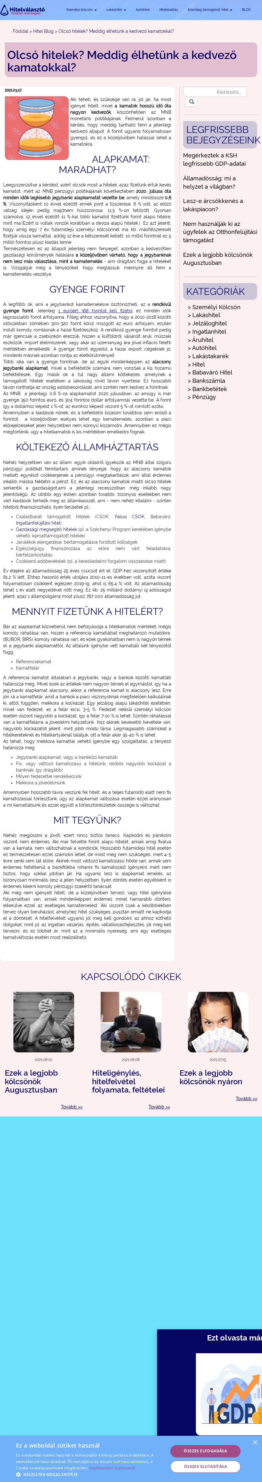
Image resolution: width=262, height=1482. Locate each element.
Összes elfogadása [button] (205, 1451)
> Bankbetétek (207, 389)
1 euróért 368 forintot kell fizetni (95, 310)
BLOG (246, 9)
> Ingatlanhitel (207, 331)
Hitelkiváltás (168, 9)
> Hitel (196, 364)
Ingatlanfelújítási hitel (38, 523)
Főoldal (20, 31)
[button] (90, 1474)
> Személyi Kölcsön (214, 307)
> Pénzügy (202, 397)
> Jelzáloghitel (207, 323)
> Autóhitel (202, 348)
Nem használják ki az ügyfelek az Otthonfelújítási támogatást (220, 232)
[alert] (131, 1459)
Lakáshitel (114, 9)
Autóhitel (143, 9)
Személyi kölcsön (80, 9)
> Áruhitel (200, 340)
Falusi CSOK (129, 516)
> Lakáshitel (204, 315)
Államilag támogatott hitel (208, 9)
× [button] (254, 1442)
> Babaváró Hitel (210, 372)
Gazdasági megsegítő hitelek (46, 529)
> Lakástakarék (208, 356)
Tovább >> (71, 1106)
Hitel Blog (43, 31)
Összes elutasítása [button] (205, 1466)
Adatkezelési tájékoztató (112, 1468)
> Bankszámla (206, 380)
